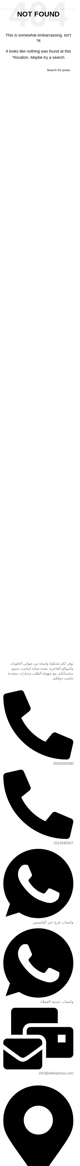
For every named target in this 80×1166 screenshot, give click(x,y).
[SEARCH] (8, 70)
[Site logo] (53, 4)
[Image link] (38, 626)
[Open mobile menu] (8, 4)
